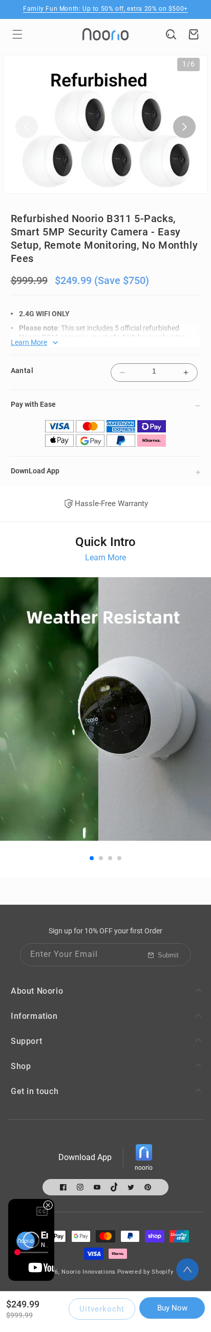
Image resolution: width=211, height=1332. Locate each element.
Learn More (105, 557)
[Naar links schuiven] (26, 127)
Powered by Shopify (145, 1272)
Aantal (22, 370)
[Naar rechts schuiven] (184, 127)
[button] (17, 34)
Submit (168, 955)
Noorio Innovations (88, 1272)
